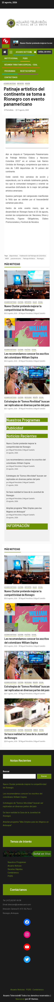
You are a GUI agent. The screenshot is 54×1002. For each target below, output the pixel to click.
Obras (35, 730)
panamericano (16, 258)
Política (27, 349)
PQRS (25, 58)
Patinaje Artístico (29, 258)
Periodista (10, 110)
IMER (7, 258)
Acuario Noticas (14, 866)
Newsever (20, 999)
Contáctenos (10, 77)
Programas (9, 71)
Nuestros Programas (17, 862)
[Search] (30, 52)
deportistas (13, 256)
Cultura (20, 302)
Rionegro (40, 258)
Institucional (11, 58)
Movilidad (28, 397)
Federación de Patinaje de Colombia (33, 256)
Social (40, 302)
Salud (35, 302)
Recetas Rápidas (28, 71)
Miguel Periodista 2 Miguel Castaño (33, 313)
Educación (28, 730)
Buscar (6, 771)
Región (27, 83)
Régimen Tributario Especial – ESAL (20, 65)
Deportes (20, 83)
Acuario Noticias (24, 52)
